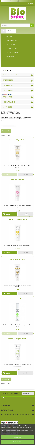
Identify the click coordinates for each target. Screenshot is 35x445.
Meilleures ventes (11, 75)
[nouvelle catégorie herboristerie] (17, 1)
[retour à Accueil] (3, 71)
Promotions (8, 97)
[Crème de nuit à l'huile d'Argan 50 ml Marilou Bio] (17, 272)
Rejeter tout (17, 441)
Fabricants (8, 90)
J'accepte (17, 437)
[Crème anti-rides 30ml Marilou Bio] (17, 193)
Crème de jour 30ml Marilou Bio (17, 219)
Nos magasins (9, 102)
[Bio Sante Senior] (17, 13)
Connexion (30, 3)
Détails (2, 120)
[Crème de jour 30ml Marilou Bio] (17, 232)
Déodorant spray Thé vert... (17, 299)
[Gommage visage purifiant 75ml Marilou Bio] (17, 352)
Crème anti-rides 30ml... (17, 180)
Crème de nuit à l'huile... (17, 259)
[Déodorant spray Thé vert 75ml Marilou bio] (17, 312)
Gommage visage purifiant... (17, 339)
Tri (2, 126)
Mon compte (6, 405)
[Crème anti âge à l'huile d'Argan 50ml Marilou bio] (17, 153)
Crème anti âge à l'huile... (17, 140)
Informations (9, 85)
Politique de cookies (6, 433)
